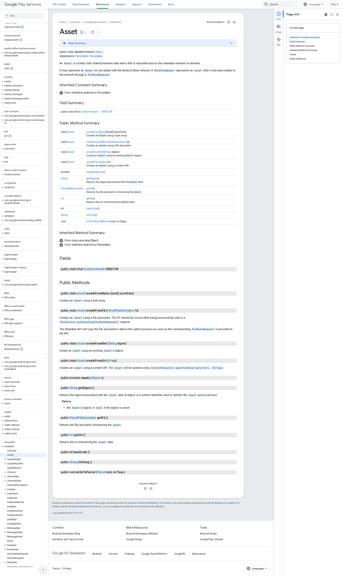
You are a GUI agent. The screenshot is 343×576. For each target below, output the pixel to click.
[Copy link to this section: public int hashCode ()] (93, 452)
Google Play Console (211, 539)
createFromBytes (96, 131)
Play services (29, 4)
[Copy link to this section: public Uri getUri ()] (89, 435)
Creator (84, 111)
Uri (104, 162)
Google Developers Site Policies (84, 506)
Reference (102, 4)
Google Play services (95, 22)
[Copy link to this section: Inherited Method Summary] (108, 233)
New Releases (81, 4)
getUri (89, 198)
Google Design (134, 539)
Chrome (113, 553)
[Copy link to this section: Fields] (74, 259)
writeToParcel (94, 221)
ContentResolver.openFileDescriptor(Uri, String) (187, 368)
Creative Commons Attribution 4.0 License (149, 503)
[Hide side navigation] (43, 569)
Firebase (130, 553)
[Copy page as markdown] (93, 32)
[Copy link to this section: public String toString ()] (95, 462)
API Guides (59, 4)
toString (90, 214)
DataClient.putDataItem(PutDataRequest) (89, 322)
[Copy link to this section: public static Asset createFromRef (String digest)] (130, 343)
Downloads (155, 4)
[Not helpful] (234, 22)
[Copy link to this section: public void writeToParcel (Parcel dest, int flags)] (128, 472)
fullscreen (331, 14)
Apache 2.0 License (225, 503)
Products (75, 22)
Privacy (67, 568)
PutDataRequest (99, 74)
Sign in (335, 4)
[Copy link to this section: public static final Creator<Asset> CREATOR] (121, 269)
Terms (56, 568)
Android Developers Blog (66, 533)
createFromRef (95, 151)
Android (97, 553)
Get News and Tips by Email (67, 539)
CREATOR (106, 111)
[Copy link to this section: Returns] (74, 401)
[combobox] (280, 4)
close (337, 14)
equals (90, 172)
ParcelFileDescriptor (114, 141)
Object (99, 52)
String (108, 151)
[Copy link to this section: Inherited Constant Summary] (110, 85)
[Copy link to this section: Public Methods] (93, 283)
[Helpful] (228, 22)
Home (62, 22)
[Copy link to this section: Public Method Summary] (103, 123)
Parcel (106, 221)
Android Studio (208, 533)
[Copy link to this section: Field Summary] (87, 103)
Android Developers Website (142, 533)
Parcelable (81, 56)
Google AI (179, 553)
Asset (68, 63)
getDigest (91, 178)
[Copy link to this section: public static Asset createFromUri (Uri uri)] (120, 361)
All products (199, 553)
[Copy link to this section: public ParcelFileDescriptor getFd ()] (111, 418)
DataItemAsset (164, 70)
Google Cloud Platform (154, 553)
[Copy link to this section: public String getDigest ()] (98, 388)
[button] (23, 54)
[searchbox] (24, 16)
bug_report (326, 14)
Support (137, 4)
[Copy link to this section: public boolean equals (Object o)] (107, 378)
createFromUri (94, 162)
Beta (171, 4)
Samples (120, 4)
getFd (89, 188)
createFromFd (94, 141)
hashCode (92, 208)
